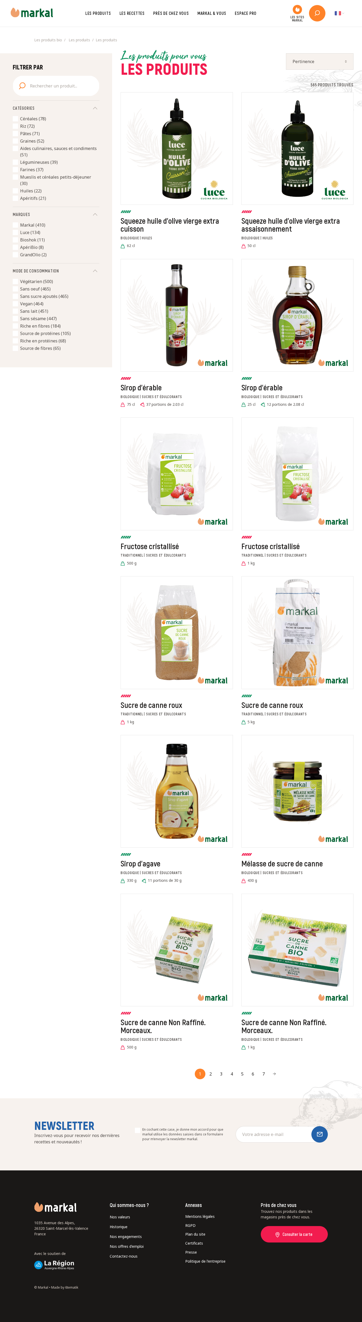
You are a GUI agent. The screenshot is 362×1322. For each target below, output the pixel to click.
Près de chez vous (171, 13)
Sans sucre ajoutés (44, 296)
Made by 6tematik (64, 1287)
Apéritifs (33, 198)
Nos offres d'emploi (127, 1246)
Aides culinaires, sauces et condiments (58, 152)
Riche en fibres (40, 326)
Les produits (98, 13)
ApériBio (32, 247)
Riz (27, 126)
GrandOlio (33, 255)
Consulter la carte (297, 1234)
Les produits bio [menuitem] (48, 39)
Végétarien (36, 281)
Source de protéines (45, 333)
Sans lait (34, 311)
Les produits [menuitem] (79, 39)
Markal (32, 225)
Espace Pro (246, 13)
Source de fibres (40, 348)
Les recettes (132, 13)
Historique (118, 1226)
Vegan (31, 304)
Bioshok (32, 240)
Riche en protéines (43, 341)
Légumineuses (39, 162)
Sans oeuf (35, 289)
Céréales (33, 119)
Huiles (31, 191)
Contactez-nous (124, 1256)
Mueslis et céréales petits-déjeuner (55, 180)
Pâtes (30, 133)
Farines (31, 170)
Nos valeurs (120, 1216)
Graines (32, 141)
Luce (30, 232)
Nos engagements (126, 1236)
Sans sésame (38, 318)
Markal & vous (211, 13)
